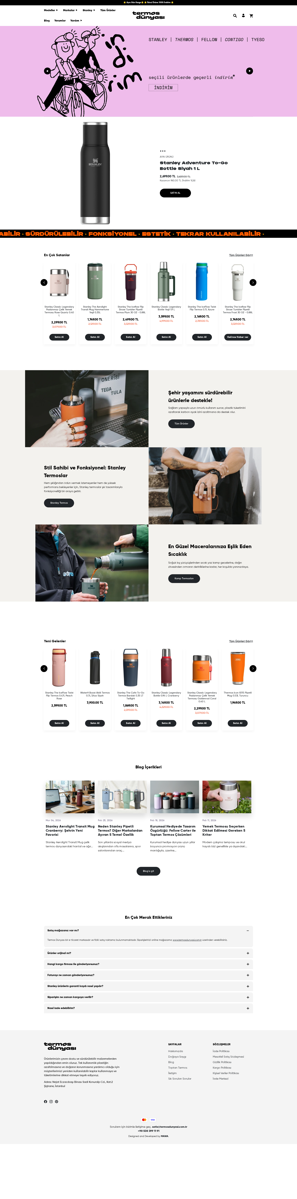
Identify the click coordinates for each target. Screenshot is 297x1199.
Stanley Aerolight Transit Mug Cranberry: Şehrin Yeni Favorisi (70, 831)
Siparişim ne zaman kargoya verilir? (70, 997)
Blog (47, 20)
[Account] (243, 15)
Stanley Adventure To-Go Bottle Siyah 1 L (194, 165)
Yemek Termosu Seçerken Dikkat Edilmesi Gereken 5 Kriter (223, 831)
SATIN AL (175, 193)
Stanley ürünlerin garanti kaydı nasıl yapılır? (75, 986)
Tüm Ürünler (108, 10)
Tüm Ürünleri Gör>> (241, 255)
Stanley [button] (88, 10)
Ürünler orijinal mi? (59, 953)
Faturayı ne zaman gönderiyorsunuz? (70, 975)
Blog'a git (148, 871)
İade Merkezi (220, 1079)
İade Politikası (221, 1051)
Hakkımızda (175, 1051)
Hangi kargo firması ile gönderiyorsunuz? (73, 964)
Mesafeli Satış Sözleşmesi (228, 1057)
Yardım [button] (75, 20)
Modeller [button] (50, 10)
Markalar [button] (69, 10)
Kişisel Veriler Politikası (226, 1073)
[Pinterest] (56, 1101)
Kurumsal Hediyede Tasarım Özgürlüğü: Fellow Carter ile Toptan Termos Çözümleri (173, 831)
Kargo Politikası (222, 1068)
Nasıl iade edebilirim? (61, 1008)
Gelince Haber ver (237, 337)
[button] (235, 15)
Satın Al (59, 337)
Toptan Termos (177, 1068)
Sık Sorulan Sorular (179, 1079)
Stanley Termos (59, 503)
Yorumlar (60, 20)
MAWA (164, 1136)
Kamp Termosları (184, 578)
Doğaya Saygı (177, 1057)
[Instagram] (51, 1101)
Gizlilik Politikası (222, 1062)
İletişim (172, 1073)
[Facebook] (45, 1101)
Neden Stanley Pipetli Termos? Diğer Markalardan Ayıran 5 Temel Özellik (120, 831)
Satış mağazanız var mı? (63, 930)
